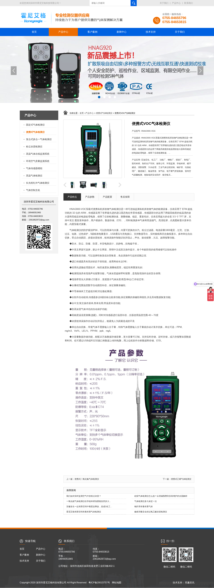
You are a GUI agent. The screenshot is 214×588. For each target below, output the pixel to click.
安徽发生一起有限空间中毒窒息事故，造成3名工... (89, 506)
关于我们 (164, 3)
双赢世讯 (189, 582)
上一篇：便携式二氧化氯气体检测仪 (82, 479)
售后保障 (125, 197)
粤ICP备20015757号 (99, 582)
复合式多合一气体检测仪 (39, 139)
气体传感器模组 (34, 168)
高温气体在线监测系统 (37, 154)
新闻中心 (122, 32)
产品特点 (72, 197)
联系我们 (188, 3)
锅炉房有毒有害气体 (143, 506)
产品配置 (107, 197)
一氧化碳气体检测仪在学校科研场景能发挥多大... (88, 501)
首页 (34, 32)
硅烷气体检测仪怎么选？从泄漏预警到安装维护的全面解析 (160, 496)
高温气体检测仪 (34, 175)
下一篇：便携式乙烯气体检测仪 (177, 479)
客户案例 (92, 32)
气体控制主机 (33, 190)
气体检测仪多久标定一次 (145, 501)
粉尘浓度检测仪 (34, 146)
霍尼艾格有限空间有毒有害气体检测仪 (83, 512)
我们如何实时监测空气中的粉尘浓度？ (83, 496)
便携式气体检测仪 (35, 132)
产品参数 (89, 197)
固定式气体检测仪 (35, 125)
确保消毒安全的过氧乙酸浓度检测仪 (150, 512)
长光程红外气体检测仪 (37, 183)
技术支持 (151, 32)
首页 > (82, 113)
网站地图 (116, 582)
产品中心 (176, 3)
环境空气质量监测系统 (37, 161)
